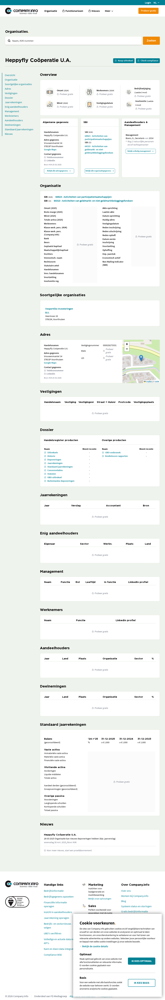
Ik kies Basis (141, 983)
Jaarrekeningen (13, 102)
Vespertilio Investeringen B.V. (59, 310)
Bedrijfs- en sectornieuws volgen (57, 925)
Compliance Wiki (53, 954)
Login (148, 2)
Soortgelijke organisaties (18, 84)
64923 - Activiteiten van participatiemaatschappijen (98, 137)
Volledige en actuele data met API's (59, 941)
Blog (123, 901)
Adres (8, 88)
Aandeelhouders (14, 120)
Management (12, 111)
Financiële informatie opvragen (55, 904)
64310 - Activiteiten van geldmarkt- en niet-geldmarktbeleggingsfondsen (99, 149)
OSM (157, 381)
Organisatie (50, 10)
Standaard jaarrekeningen (19, 129)
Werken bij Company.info (134, 895)
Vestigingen (11, 93)
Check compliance (149, 60)
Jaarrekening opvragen (56, 917)
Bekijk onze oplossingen (99, 898)
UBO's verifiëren (52, 933)
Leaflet (149, 381)
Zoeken (151, 40)
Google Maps (50, 149)
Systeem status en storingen (136, 906)
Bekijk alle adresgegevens (57, 170)
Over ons (126, 890)
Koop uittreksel (125, 60)
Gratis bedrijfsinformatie (134, 911)
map (140, 361)
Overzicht (10, 75)
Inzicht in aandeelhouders (58, 912)
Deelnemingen (13, 124)
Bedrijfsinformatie (54, 890)
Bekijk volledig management (139, 151)
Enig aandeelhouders (16, 106)
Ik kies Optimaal (141, 961)
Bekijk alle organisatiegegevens (98, 170)
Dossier (9, 97)
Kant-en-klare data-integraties (60, 948)
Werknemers (12, 115)
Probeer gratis (148, 10)
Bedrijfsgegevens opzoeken (59, 896)
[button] (141, 358)
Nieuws (9, 133)
